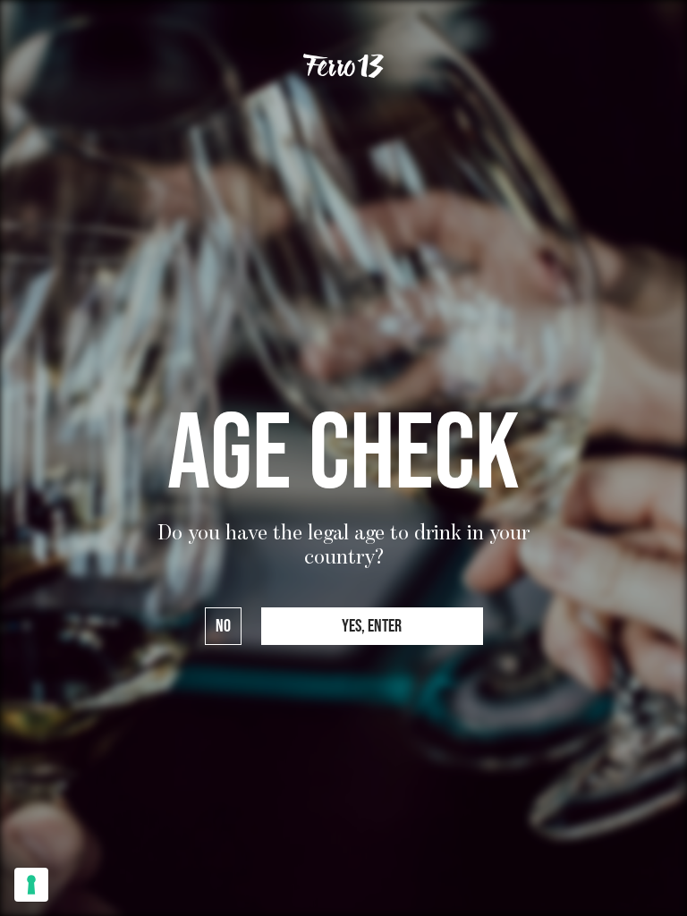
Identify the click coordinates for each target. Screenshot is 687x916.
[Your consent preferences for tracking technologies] (31, 885)
